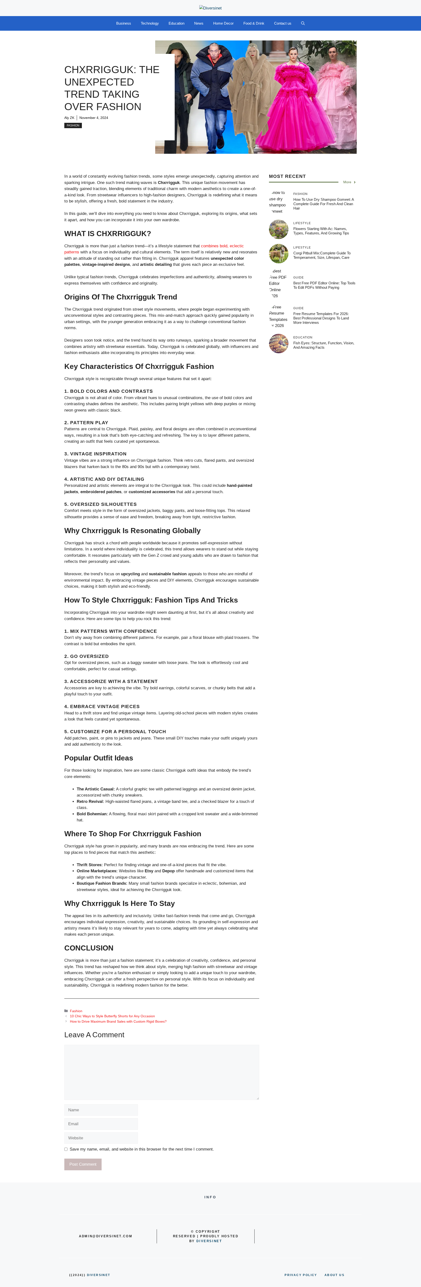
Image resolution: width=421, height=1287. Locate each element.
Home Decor (223, 23)
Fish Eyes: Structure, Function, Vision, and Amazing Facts (323, 345)
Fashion (73, 125)
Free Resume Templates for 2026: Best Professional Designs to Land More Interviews (321, 318)
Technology (150, 23)
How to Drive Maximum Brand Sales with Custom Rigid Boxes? (118, 1021)
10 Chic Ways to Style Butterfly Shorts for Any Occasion (112, 1016)
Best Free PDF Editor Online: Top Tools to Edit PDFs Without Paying (324, 285)
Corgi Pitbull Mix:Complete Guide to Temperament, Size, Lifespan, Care (322, 255)
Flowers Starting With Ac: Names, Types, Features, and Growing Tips (321, 231)
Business (123, 23)
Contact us (282, 23)
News (198, 23)
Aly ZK (69, 118)
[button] (303, 23)
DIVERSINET (209, 1241)
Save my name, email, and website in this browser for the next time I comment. (142, 1149)
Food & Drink (253, 23)
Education (176, 23)
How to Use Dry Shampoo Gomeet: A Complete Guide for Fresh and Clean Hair (323, 203)
